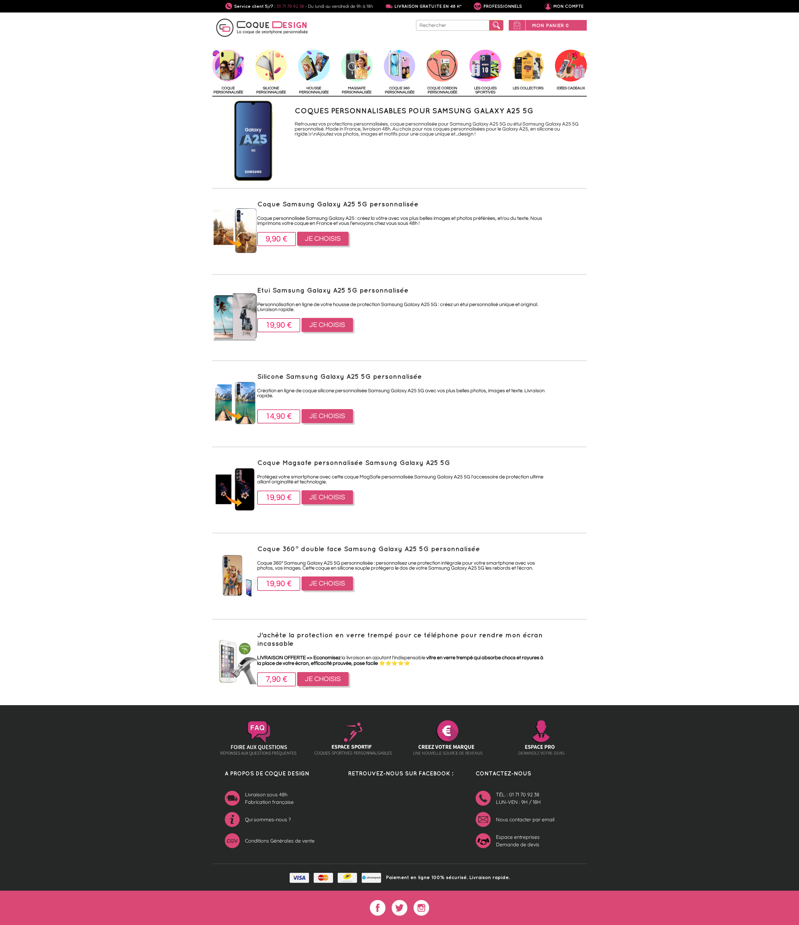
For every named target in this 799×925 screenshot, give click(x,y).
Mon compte (568, 6)
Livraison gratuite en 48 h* (428, 6)
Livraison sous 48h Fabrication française (269, 798)
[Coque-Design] (262, 29)
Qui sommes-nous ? (268, 819)
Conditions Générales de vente (280, 841)
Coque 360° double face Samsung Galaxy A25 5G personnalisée (368, 548)
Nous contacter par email (525, 819)
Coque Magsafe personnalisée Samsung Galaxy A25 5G (353, 462)
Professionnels (502, 6)
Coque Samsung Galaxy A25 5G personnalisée (338, 204)
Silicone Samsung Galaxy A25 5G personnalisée (339, 376)
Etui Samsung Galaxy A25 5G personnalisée (333, 290)
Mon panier (550, 25)
